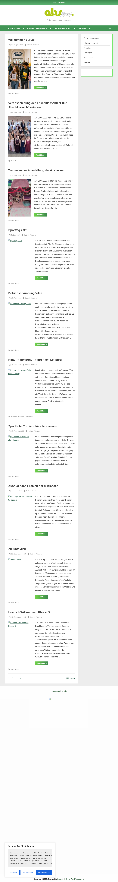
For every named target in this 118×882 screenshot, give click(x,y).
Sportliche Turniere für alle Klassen (32, 426)
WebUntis (61, 2)
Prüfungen (88, 53)
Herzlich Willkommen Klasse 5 (29, 612)
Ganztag (82, 28)
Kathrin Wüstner (33, 45)
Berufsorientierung (63, 28)
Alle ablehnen (28, 872)
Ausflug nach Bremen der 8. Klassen (33, 486)
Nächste (70, 678)
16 (20, 678)
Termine (87, 62)
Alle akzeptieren (44, 872)
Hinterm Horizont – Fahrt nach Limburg (35, 359)
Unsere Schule (13, 28)
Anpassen (13, 872)
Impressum (56, 691)
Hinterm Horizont (17, 417)
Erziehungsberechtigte (37, 28)
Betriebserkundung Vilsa (25, 293)
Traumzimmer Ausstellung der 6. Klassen (36, 170)
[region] (30, 859)
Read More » (41, 88)
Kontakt (64, 691)
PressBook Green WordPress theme (70, 879)
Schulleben (15, 93)
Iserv (54, 2)
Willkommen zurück (21, 39)
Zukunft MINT (17, 549)
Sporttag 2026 (17, 230)
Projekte (87, 48)
